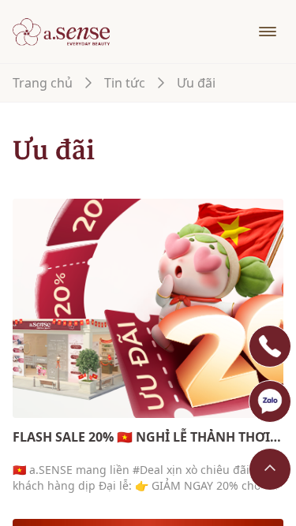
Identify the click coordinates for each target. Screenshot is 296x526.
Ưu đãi (196, 82)
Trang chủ (43, 82)
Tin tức (124, 82)
